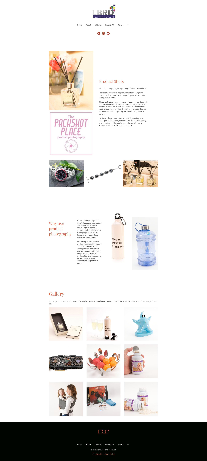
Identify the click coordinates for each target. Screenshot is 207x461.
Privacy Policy (109, 454)
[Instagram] (103, 33)
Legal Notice (97, 454)
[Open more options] (128, 25)
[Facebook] (98, 33)
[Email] (108, 33)
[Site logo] (103, 11)
